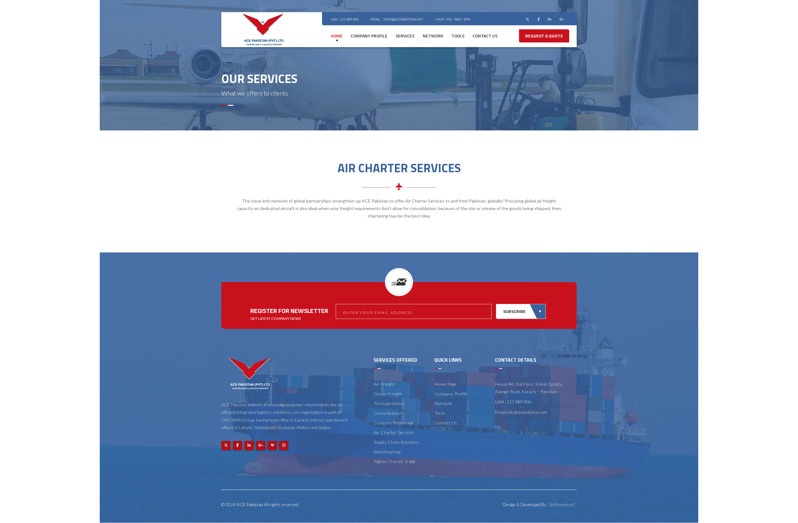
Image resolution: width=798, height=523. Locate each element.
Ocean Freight (388, 393)
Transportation (389, 403)
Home (337, 35)
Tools (457, 35)
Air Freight (384, 384)
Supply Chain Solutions (397, 442)
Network (433, 35)
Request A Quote (544, 35)
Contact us (485, 35)
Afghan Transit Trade (395, 461)
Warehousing (387, 451)
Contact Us (446, 422)
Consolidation (388, 413)
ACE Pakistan (250, 504)
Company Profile (369, 35)
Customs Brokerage (394, 422)
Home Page (446, 384)
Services (405, 35)
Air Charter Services (394, 432)
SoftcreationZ (562, 504)
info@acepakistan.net (403, 19)
